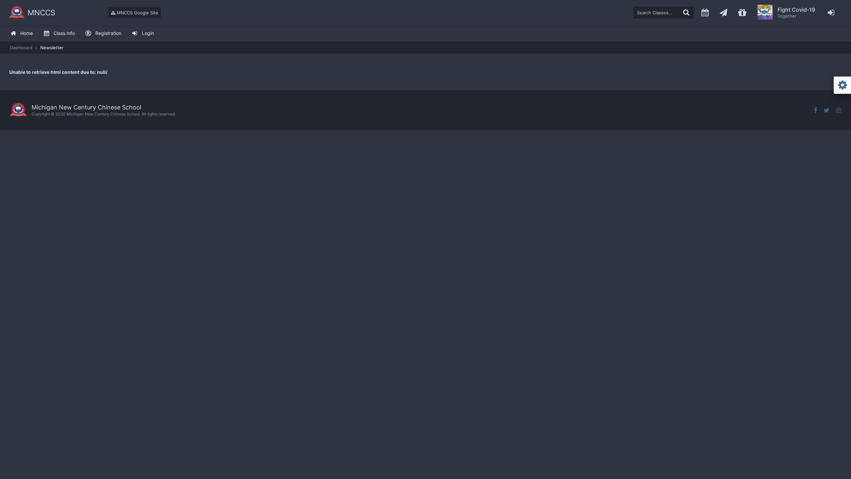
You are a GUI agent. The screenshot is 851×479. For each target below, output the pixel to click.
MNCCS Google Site (136, 12)
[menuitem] (21, 33)
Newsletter (51, 47)
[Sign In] (831, 12)
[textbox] (663, 13)
